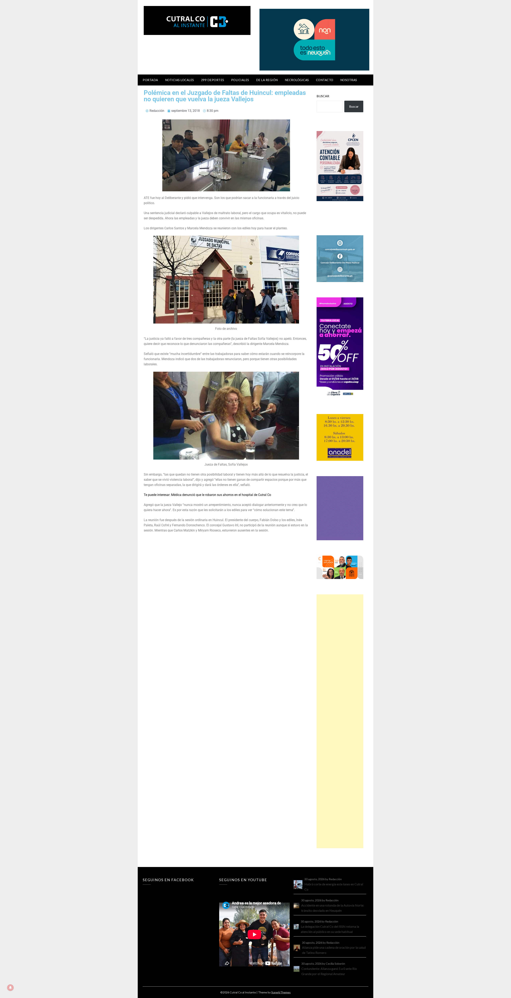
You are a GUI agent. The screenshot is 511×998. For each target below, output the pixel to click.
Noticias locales (179, 80)
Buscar (323, 96)
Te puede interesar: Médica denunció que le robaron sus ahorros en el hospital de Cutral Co (207, 495)
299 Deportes (212, 80)
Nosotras (348, 80)
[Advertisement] (340, 721)
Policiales (240, 80)
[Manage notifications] (10, 987)
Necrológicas (297, 80)
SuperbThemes (281, 992)
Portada (150, 80)
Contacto (324, 80)
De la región (267, 80)
